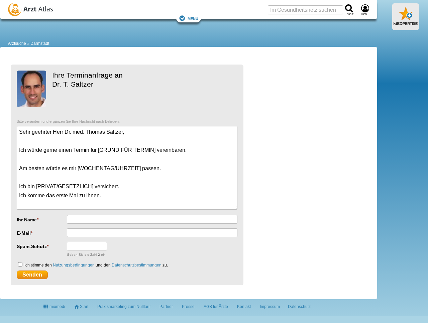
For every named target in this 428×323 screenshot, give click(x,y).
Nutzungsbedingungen (74, 265)
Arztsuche (17, 43)
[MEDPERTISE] (406, 27)
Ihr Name (27, 219)
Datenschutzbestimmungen (137, 265)
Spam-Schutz (32, 246)
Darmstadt (39, 43)
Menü (193, 18)
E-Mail (24, 233)
